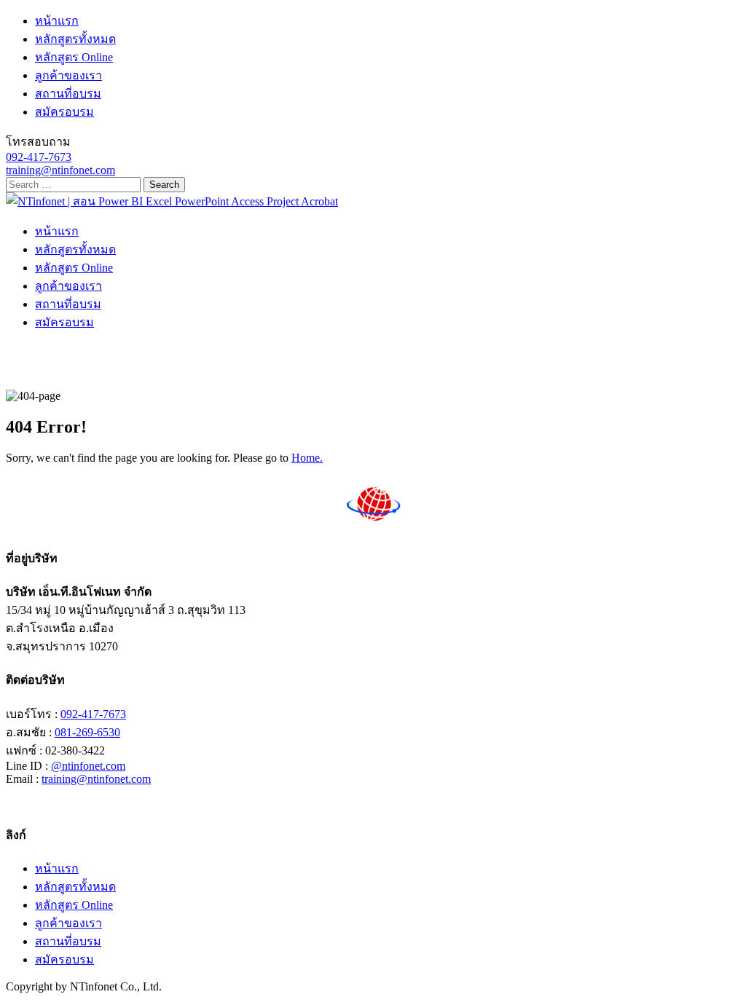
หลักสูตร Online (74, 57)
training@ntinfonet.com (60, 170)
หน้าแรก (57, 21)
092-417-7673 (38, 157)
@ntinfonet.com (88, 766)
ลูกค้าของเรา (68, 75)
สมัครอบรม (64, 112)
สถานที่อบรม (68, 93)
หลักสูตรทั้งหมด (75, 39)
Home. (307, 458)
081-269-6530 (87, 732)
